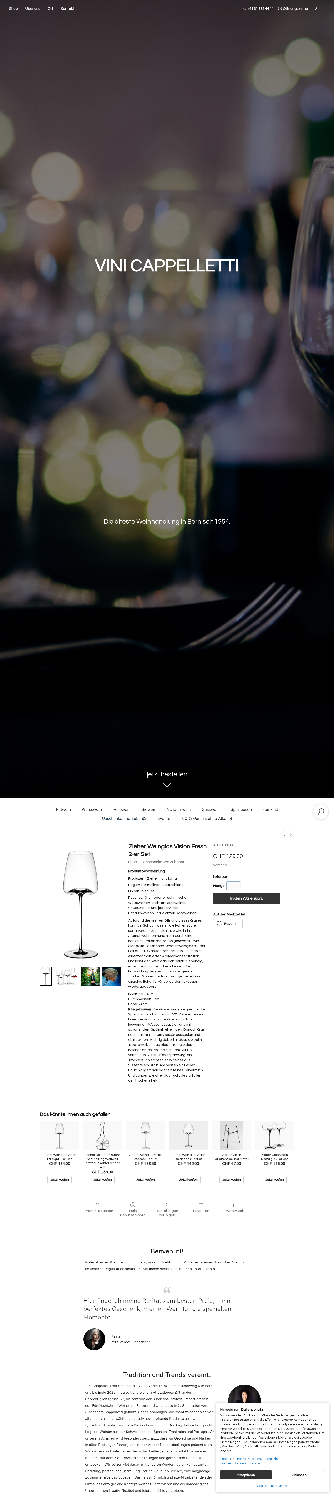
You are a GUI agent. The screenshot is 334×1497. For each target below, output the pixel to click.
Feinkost (270, 809)
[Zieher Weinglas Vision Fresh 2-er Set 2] (90, 976)
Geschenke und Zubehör (124, 818)
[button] (228, 923)
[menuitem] (284, 834)
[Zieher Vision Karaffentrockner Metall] (231, 1135)
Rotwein (63, 809)
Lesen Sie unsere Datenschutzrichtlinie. (249, 1458)
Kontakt (68, 8)
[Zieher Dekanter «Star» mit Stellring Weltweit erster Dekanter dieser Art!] (102, 1135)
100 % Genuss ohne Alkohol (206, 818)
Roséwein (122, 809)
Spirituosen (241, 809)
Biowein (149, 809)
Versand (220, 865)
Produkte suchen (99, 1211)
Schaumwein (179, 809)
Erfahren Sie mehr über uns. (240, 1463)
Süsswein (211, 809)
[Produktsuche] (321, 812)
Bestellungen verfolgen (167, 1213)
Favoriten (201, 1211)
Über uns (32, 8)
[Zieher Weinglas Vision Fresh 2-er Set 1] (67, 976)
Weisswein (92, 809)
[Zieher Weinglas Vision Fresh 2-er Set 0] (46, 976)
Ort (50, 8)
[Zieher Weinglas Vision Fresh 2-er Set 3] (111, 976)
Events (164, 818)
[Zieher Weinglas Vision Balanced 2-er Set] (188, 1135)
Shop (13, 8)
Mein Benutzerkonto (133, 1213)
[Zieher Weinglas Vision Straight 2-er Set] (59, 1135)
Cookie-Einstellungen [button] (273, 1485)
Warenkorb (235, 1211)
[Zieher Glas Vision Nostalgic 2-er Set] (274, 1135)
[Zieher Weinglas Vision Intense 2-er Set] (145, 1135)
